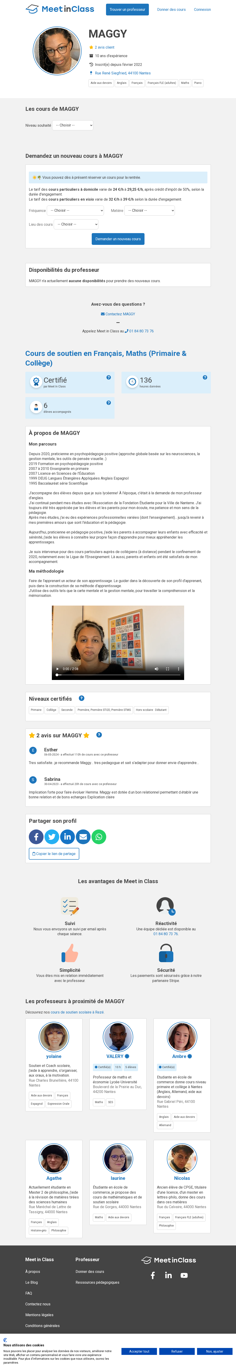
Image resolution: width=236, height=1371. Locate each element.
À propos (32, 1271)
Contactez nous (37, 1304)
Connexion (202, 9)
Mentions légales (39, 1315)
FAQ (28, 1293)
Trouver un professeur (127, 9)
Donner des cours (171, 9)
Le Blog (31, 1282)
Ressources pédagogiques (97, 1282)
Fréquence (37, 210)
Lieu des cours (41, 224)
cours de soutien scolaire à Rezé (77, 1012)
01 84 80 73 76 (141, 331)
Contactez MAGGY (120, 314)
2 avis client (104, 47)
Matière (117, 210)
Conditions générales (42, 1326)
